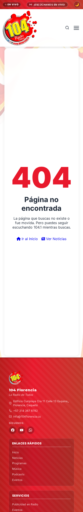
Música (16, 468)
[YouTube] (21, 430)
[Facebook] (12, 430)
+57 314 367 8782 (25, 410)
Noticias (17, 458)
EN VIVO (13, 4)
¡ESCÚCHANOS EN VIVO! (49, 4)
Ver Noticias (55, 239)
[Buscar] (67, 28)
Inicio (15, 452)
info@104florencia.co (27, 416)
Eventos (17, 480)
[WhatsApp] (30, 430)
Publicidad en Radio (25, 504)
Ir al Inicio (29, 239)
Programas (19, 463)
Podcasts (18, 474)
